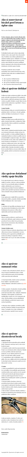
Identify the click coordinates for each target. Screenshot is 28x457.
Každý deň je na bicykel (14, 6)
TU (6, 239)
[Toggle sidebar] (26, 1)
